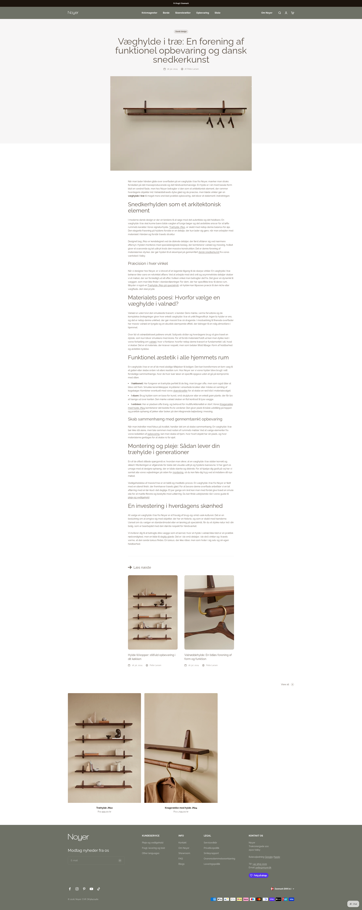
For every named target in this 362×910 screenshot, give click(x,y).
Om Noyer (266, 12)
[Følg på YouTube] (91, 889)
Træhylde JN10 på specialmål (163, 285)
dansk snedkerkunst (209, 252)
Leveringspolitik (212, 864)
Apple (277, 857)
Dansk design (181, 32)
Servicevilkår (210, 842)
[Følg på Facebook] (70, 889)
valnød (152, 341)
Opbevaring (202, 12)
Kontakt (182, 842)
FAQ (180, 858)
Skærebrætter (183, 12)
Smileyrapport (211, 853)
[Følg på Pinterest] (84, 889)
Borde (166, 12)
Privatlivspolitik (211, 848)
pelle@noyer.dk (263, 867)
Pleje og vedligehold (152, 842)
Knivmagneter (149, 12)
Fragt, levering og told (153, 848)
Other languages (150, 853)
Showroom (184, 853)
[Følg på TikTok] (99, 889)
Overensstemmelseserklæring (219, 858)
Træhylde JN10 (177, 227)
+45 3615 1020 (259, 864)
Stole (217, 12)
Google (268, 857)
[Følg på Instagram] (77, 889)
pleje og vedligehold (138, 497)
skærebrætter (180, 390)
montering (178, 472)
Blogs (181, 864)
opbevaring (153, 434)
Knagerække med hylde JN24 (181, 808)
